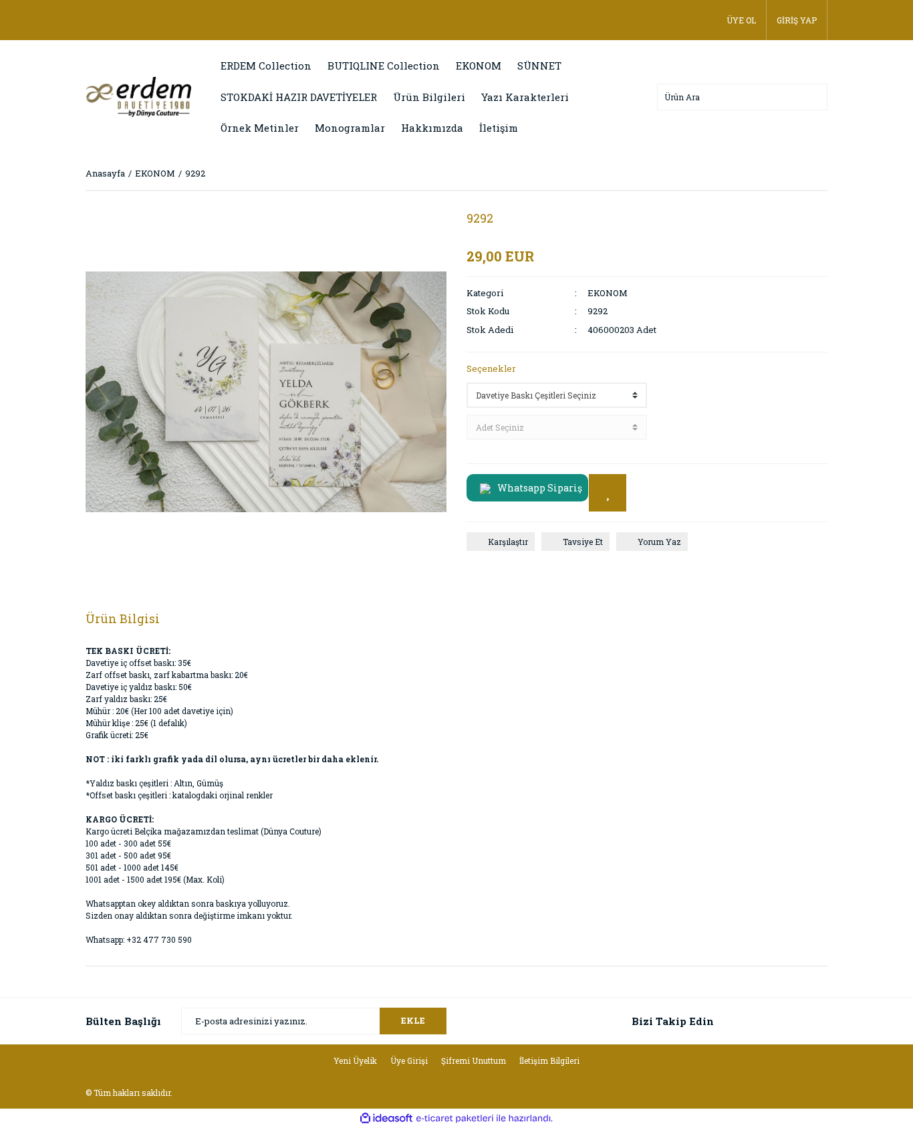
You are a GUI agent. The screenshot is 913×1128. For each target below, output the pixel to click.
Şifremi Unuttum (473, 1060)
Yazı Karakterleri (525, 97)
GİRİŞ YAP (797, 20)
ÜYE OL (741, 20)
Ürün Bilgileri (429, 97)
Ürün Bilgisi (123, 618)
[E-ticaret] (455, 1119)
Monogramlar (350, 127)
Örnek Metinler (260, 127)
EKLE (413, 1020)
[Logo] (138, 95)
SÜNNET (539, 65)
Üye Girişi (409, 1060)
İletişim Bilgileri (549, 1060)
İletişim (498, 127)
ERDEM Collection (266, 65)
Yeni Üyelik (355, 1060)
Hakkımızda (432, 127)
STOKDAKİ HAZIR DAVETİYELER (299, 97)
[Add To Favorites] (607, 493)
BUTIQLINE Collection (384, 65)
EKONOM (478, 65)
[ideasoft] (386, 1118)
